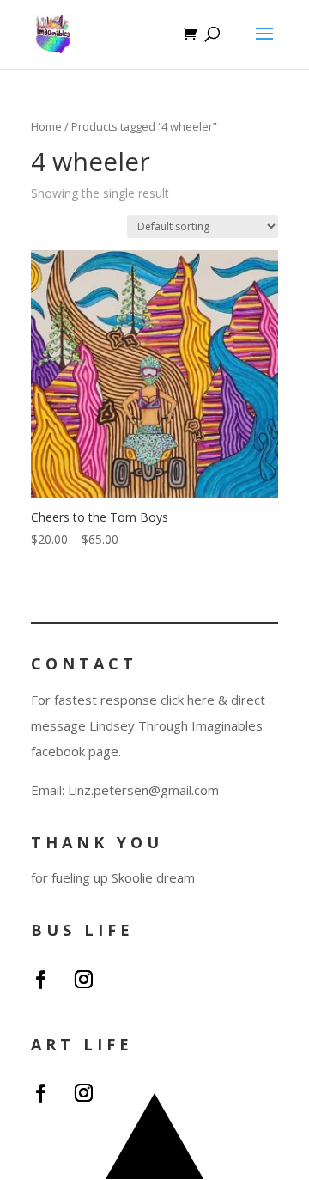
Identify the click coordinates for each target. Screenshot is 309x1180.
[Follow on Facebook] (40, 980)
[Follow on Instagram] (83, 980)
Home (46, 126)
